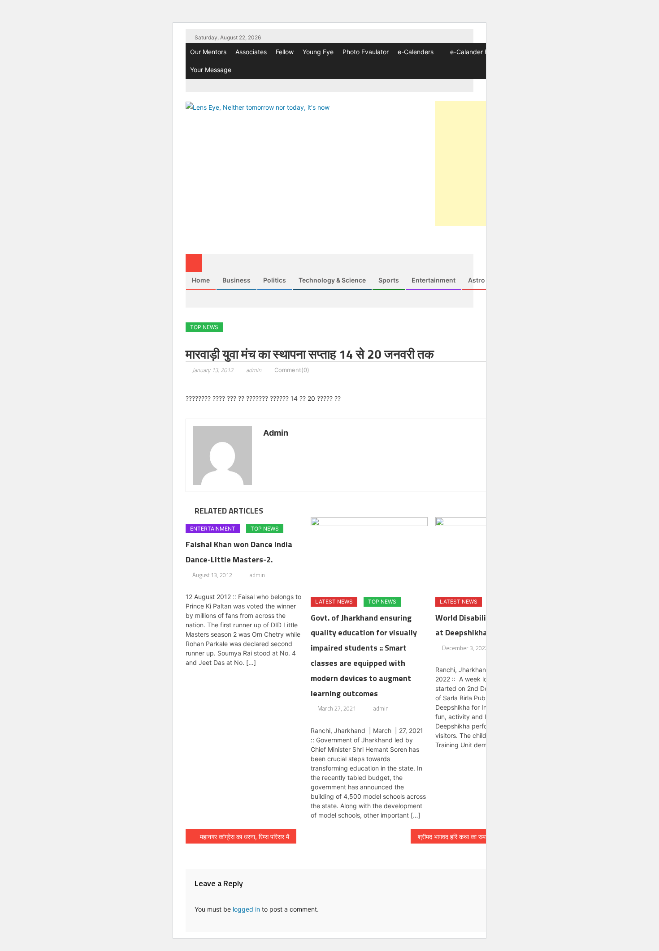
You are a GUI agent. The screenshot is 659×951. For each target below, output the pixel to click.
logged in (246, 909)
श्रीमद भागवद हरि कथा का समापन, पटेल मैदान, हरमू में (478, 836)
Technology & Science (332, 280)
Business (236, 280)
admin (253, 369)
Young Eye (318, 52)
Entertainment (433, 280)
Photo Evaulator (366, 52)
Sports (388, 280)
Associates (251, 52)
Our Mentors (208, 52)
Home (201, 280)
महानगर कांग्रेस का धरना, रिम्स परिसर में (244, 836)
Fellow (285, 52)
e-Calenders (416, 52)
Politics (274, 280)
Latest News (334, 601)
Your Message (210, 69)
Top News (204, 327)
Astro (476, 280)
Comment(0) (291, 369)
